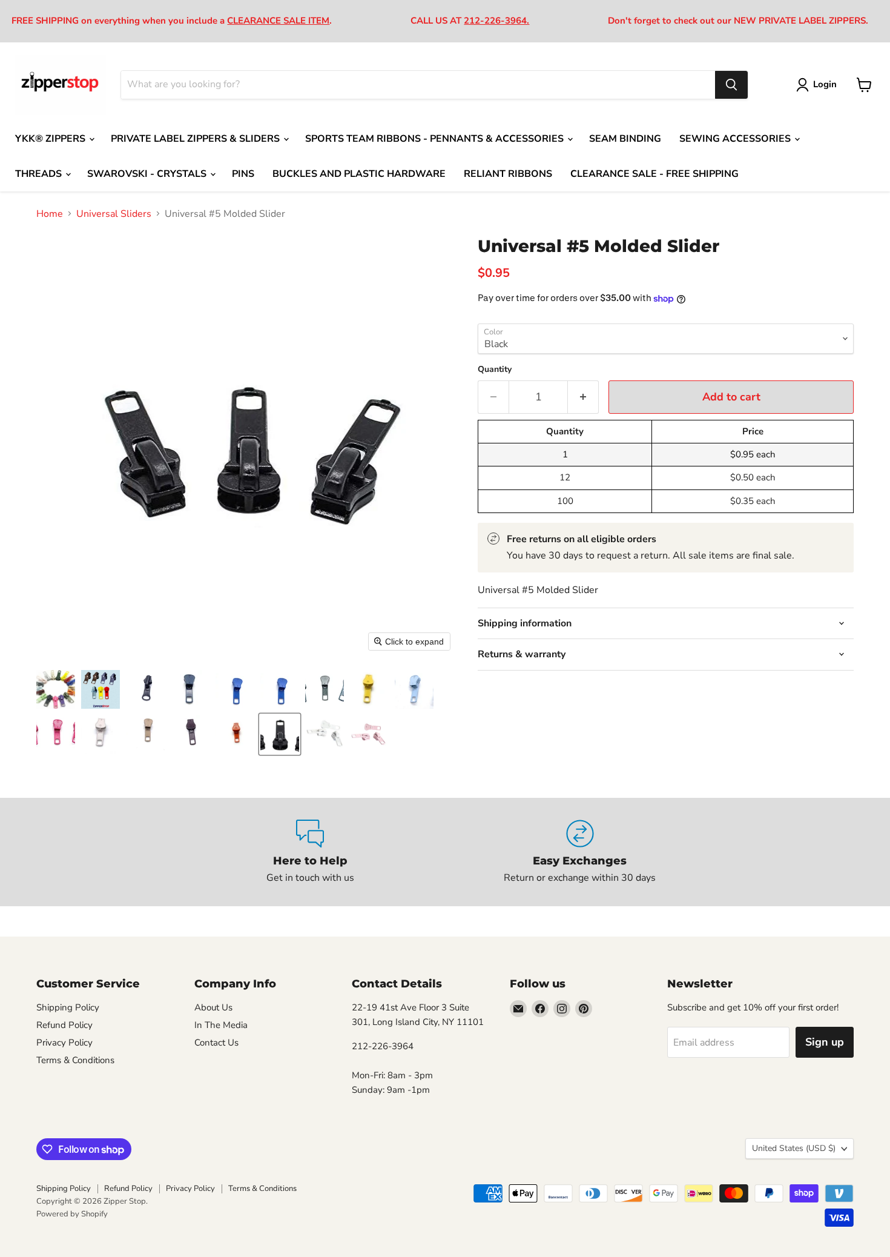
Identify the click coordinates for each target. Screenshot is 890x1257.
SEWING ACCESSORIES (736, 138)
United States (794, 1148)
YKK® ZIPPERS (51, 138)
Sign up (824, 1042)
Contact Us (216, 1042)
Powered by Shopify (72, 1214)
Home (49, 213)
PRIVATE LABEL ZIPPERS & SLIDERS (196, 138)
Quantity (495, 369)
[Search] (731, 85)
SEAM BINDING (625, 138)
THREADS (39, 174)
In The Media (221, 1025)
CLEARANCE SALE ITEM (278, 21)
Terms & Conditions (75, 1060)
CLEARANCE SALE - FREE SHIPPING (654, 174)
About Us (213, 1007)
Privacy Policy (64, 1042)
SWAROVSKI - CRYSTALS (148, 174)
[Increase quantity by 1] (583, 397)
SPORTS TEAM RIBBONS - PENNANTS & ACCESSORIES (435, 138)
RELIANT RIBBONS (508, 174)
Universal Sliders (113, 213)
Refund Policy (64, 1025)
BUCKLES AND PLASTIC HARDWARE (359, 174)
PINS (243, 174)
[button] (55, 689)
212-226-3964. (496, 21)
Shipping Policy (67, 1007)
